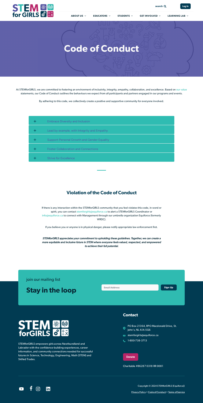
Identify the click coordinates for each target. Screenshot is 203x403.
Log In (185, 6)
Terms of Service (176, 392)
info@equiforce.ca (52, 215)
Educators (100, 16)
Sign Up (168, 287)
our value (181, 89)
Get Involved (149, 16)
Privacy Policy (138, 392)
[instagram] (38, 389)
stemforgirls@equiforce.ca (92, 211)
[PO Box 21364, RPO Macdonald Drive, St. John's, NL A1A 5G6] (154, 328)
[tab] (101, 120)
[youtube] (21, 389)
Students (124, 16)
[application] (84, 16)
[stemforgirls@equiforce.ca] (140, 335)
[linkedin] (48, 389)
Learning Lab (176, 16)
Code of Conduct (157, 392)
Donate (130, 357)
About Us (77, 16)
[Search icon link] (161, 6)
